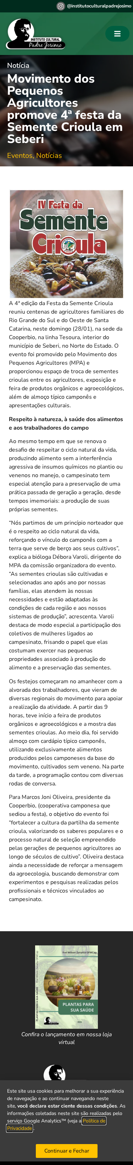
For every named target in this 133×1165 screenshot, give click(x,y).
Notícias (49, 155)
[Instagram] (60, 6)
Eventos (20, 155)
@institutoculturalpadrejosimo (99, 6)
